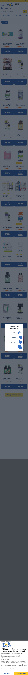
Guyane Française (14, 342)
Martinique (14, 337)
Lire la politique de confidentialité (7, 668)
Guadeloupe (14, 333)
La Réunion (14, 347)
